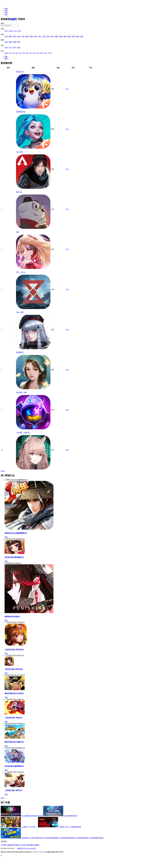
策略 (31, 36)
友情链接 (36, 845)
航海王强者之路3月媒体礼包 (14, 742)
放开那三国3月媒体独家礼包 (14, 766)
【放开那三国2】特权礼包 (13, 717)
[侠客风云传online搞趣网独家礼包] (29, 529)
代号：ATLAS (20, 272)
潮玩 (6, 12)
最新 (6, 56)
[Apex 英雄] (33, 188)
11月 (45, 53)
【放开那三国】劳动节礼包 (14, 669)
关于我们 (4, 845)
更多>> (3, 471)
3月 (17, 53)
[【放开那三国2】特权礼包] (15, 714)
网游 (10, 36)
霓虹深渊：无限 (21, 392)
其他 (18, 47)
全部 (6, 31)
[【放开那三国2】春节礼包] (15, 786)
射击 (52, 36)
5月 (24, 53)
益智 (18, 36)
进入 (67, 89)
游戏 (6, 8)
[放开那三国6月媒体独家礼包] (15, 553)
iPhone (11, 31)
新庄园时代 (20, 352)
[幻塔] (33, 268)
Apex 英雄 (19, 152)
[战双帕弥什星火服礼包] (29, 612)
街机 (81, 36)
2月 (13, 53)
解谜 (27, 36)
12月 (49, 53)
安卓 (19, 31)
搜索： (3, 23)
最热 (6, 58)
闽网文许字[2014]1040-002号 (26, 848)
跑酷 (56, 36)
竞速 (48, 36)
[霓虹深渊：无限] (33, 429)
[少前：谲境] (33, 348)
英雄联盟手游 (20, 112)
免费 (10, 42)
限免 (18, 42)
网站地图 (30, 845)
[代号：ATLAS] (33, 308)
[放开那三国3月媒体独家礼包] (15, 762)
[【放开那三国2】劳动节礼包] (16, 646)
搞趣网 (13, 19)
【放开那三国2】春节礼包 (13, 790)
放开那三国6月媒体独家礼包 (14, 557)
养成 (77, 36)
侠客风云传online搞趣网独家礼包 (16, 533)
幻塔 (17, 232)
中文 (10, 47)
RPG (39, 36)
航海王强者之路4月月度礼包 (14, 693)
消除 (60, 36)
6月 (27, 53)
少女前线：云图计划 (23, 432)
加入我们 (23, 845)
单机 (14, 36)
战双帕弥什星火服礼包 (12, 616)
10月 (41, 53)
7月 (30, 53)
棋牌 (64, 36)
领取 (6, 537)
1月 (10, 53)
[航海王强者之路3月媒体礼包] (15, 738)
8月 (34, 53)
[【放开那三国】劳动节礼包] (9, 665)
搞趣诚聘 (10, 845)
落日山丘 (19, 192)
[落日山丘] (33, 228)
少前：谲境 (20, 312)
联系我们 (17, 845)
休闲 (22, 36)
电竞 (6, 14)
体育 (73, 36)
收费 (14, 42)
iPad (15, 31)
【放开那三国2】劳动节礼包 (14, 649)
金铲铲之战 (20, 71)
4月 (20, 53)
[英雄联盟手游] (33, 148)
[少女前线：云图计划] (33, 469)
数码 (6, 10)
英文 (14, 47)
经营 (69, 36)
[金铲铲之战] (33, 108)
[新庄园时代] (33, 389)
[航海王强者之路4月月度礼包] (15, 689)
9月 (37, 53)
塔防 (35, 36)
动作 (43, 36)
